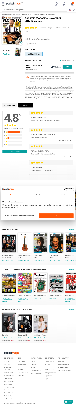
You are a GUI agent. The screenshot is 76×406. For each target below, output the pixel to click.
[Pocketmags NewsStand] (13, 4)
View (3, 260)
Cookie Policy (8, 396)
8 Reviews (42, 28)
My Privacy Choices (9, 399)
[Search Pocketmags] (4, 10)
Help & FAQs (21, 361)
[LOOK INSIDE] (12, 44)
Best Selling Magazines (7, 368)
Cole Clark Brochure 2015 (24, 255)
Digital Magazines (36, 373)
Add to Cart (9, 260)
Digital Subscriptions (8, 14)
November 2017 (50, 14)
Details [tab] (38, 195)
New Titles (7, 364)
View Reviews (15, 151)
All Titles (6, 361)
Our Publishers (8, 378)
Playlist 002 (53, 255)
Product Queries (49, 361)
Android (33, 364)
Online (33, 367)
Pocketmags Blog (9, 375)
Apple (33, 361)
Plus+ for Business (9, 381)
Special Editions (10, 229)
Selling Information (50, 373)
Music (17, 14)
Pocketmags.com (63, 364)
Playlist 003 (38, 255)
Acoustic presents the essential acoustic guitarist (8, 255)
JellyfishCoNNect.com (64, 370)
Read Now (6, 54)
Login (46, 378)
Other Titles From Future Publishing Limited (24, 269)
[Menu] (3, 3)
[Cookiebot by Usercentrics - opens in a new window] (65, 189)
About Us (61, 361)
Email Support (22, 364)
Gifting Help (21, 375)
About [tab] (63, 195)
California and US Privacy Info (9, 389)
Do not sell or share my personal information (20, 216)
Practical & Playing (26, 14)
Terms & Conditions (9, 393)
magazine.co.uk (63, 367)
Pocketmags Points (37, 370)
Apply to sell (48, 375)
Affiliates (47, 364)
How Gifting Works (23, 373)
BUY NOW (67, 67)
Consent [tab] (13, 195)
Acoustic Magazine (38, 14)
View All (71, 229)
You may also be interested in (17, 309)
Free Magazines (8, 372)
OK (56, 216)
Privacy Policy (8, 384)
